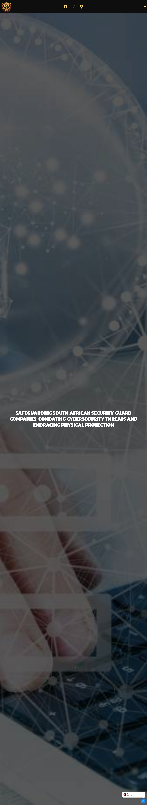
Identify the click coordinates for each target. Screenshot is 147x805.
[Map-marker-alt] (81, 6)
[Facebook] (65, 6)
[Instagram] (73, 6)
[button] (122, 6)
